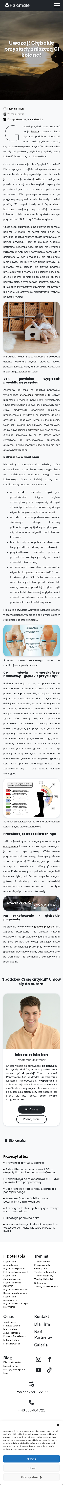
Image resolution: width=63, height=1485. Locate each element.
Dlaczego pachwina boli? (22, 1218)
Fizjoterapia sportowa (14, 1268)
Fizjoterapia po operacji (15, 1272)
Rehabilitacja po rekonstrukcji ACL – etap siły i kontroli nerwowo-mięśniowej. (29, 1171)
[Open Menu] (57, 5)
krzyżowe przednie (34, 572)
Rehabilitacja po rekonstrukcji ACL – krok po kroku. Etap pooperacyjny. (31, 1180)
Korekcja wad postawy (15, 1292)
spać (38, 444)
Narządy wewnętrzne (14, 1369)
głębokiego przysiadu (33, 394)
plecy (26, 174)
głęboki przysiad (44, 926)
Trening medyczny (43, 1275)
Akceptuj (31, 1458)
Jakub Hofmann (11, 1332)
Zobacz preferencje (31, 1477)
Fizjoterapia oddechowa (15, 1289)
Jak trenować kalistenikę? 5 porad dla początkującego (29, 1190)
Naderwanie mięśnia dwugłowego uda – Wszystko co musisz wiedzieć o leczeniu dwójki (30, 1228)
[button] (58, 1424)
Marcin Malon (10, 1329)
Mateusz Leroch (11, 1325)
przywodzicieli (36, 429)
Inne (5, 1373)
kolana (35, 131)
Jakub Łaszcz (10, 1321)
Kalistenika (40, 1282)
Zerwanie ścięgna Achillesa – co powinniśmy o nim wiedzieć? (25, 1200)
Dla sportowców (16, 119)
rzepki (51, 512)
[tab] (15, 1140)
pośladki (40, 179)
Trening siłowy (42, 1261)
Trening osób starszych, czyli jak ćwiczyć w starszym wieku (31, 1210)
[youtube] (38, 1370)
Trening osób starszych (46, 1286)
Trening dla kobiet (43, 1279)
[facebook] (49, 1359)
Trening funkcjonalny (45, 1272)
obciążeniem (10, 846)
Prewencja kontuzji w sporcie (24, 1162)
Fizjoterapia (14, 1256)
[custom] (49, 1370)
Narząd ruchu (35, 119)
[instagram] (38, 1359)
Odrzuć (32, 1467)
